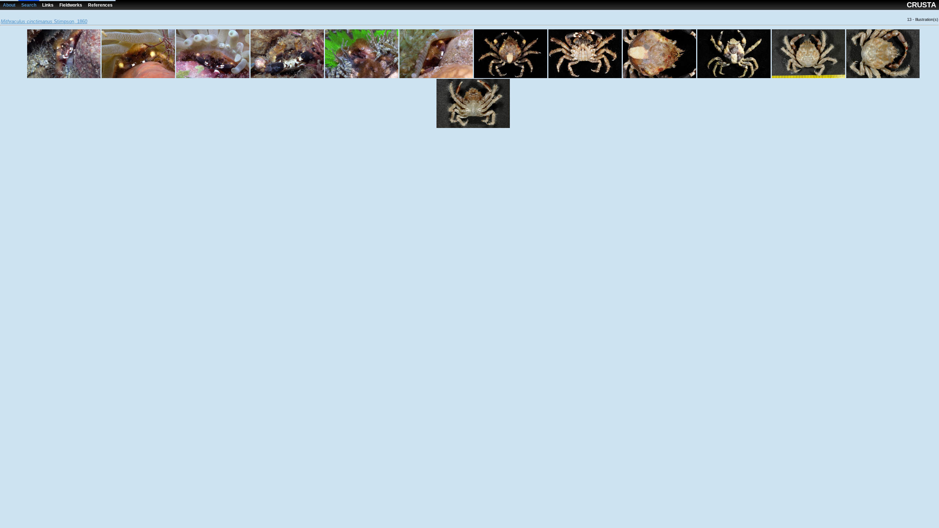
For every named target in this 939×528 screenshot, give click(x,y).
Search (28, 5)
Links (48, 5)
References (100, 5)
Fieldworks (70, 5)
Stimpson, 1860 (44, 21)
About (9, 5)
